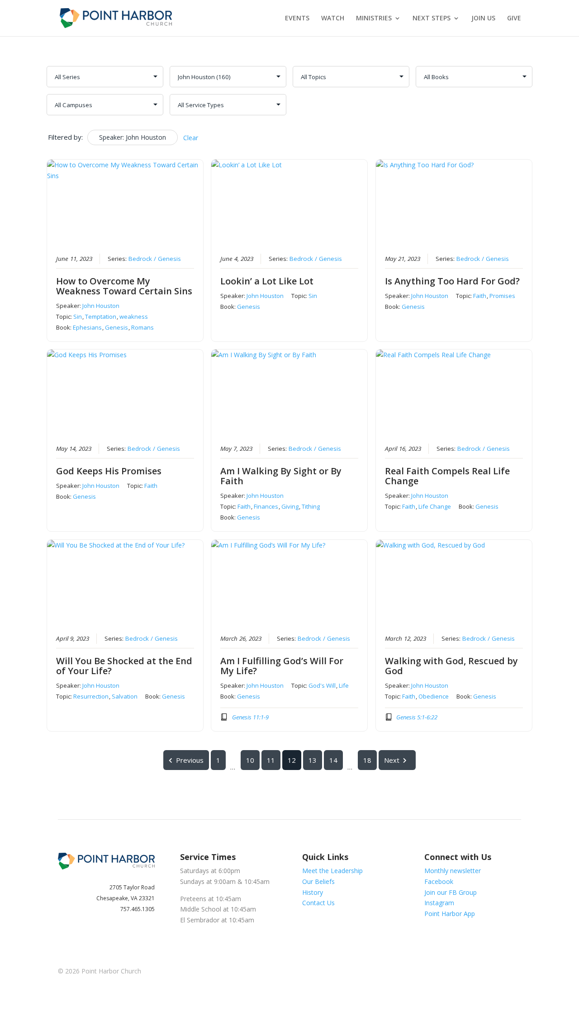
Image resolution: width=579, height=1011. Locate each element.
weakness (133, 316)
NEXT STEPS (432, 18)
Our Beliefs (318, 881)
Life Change (434, 506)
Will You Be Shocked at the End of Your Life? (124, 666)
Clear (190, 137)
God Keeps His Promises (108, 471)
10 (250, 760)
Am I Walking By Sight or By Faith (281, 476)
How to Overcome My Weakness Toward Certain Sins (124, 286)
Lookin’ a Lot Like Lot (266, 281)
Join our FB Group (450, 892)
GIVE (514, 18)
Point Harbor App (449, 913)
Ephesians (87, 327)
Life (344, 685)
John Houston (100, 306)
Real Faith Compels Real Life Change (447, 476)
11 (271, 760)
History (312, 892)
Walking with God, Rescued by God (451, 666)
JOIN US (483, 18)
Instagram (439, 902)
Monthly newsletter (452, 870)
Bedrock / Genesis (154, 259)
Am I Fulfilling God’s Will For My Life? (281, 666)
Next (391, 760)
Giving (290, 506)
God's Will (322, 685)
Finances (266, 506)
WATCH (332, 18)
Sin (77, 316)
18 (367, 760)
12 (292, 760)
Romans (142, 327)
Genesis (116, 327)
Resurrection (91, 696)
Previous (190, 760)
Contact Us (318, 902)
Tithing (311, 506)
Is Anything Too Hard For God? (452, 281)
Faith (479, 296)
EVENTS (297, 18)
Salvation (125, 696)
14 (333, 760)
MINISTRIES (374, 18)
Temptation (100, 316)
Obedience (433, 696)
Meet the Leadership (332, 870)
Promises (502, 296)
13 (312, 760)
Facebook (438, 881)
